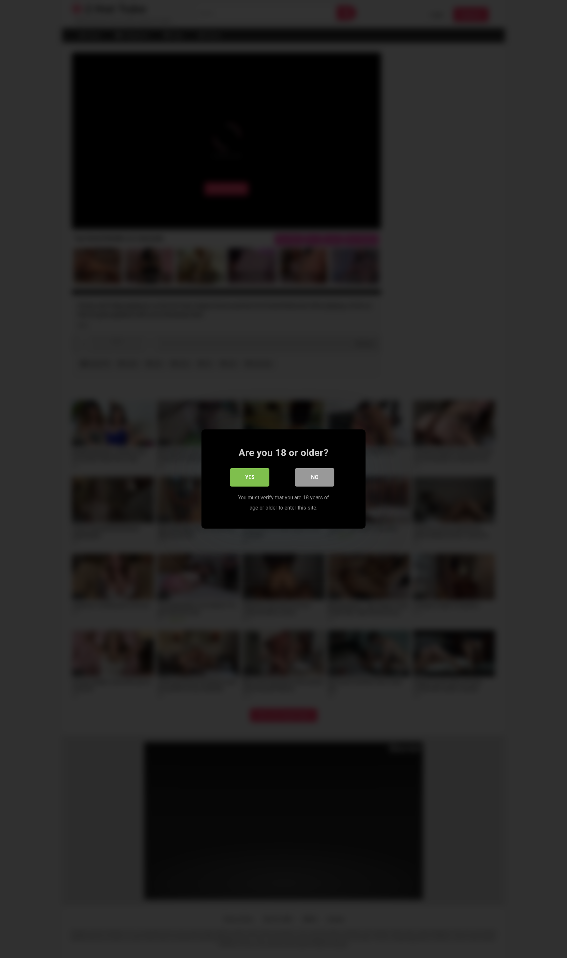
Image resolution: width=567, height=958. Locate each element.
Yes (250, 477)
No (315, 477)
